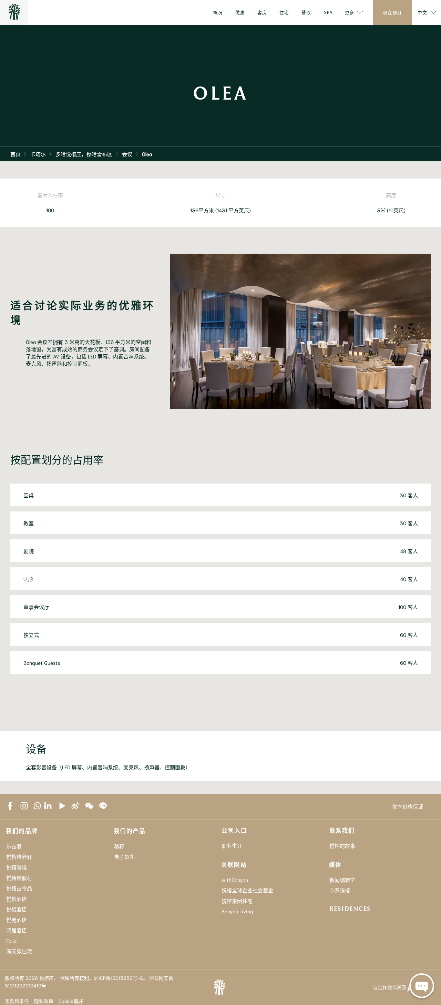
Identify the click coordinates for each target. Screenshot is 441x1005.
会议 (127, 153)
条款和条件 (17, 1001)
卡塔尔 (38, 153)
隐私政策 (43, 1001)
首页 (15, 153)
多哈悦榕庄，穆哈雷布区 (83, 153)
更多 (349, 12)
